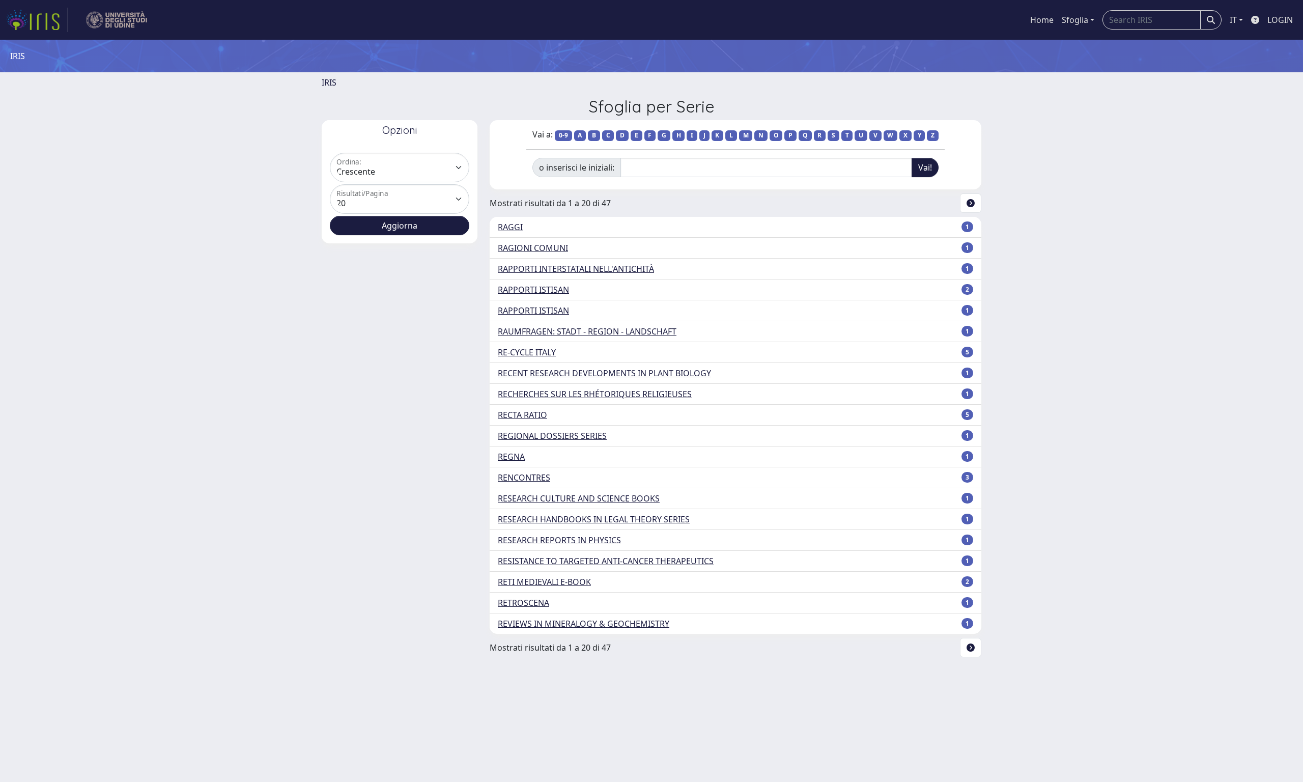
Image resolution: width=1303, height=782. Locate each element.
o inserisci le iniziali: (576, 167)
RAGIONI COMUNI (533, 248)
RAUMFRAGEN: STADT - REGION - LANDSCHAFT (587, 331)
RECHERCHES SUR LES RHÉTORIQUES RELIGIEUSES (595, 394)
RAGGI (510, 227)
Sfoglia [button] (1075, 19)
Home (1042, 19)
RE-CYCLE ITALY (527, 352)
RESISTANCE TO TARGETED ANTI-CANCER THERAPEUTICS (606, 561)
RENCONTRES (524, 477)
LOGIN (1280, 19)
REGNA (511, 456)
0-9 (563, 135)
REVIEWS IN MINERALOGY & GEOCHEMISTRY (583, 623)
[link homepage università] (116, 20)
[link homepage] (37, 20)
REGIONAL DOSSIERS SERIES (552, 435)
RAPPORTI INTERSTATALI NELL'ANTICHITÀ (576, 268)
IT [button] (1233, 19)
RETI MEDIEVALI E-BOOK (544, 582)
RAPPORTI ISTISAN (533, 289)
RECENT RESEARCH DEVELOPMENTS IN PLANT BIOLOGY (604, 373)
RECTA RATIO (522, 415)
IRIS (329, 82)
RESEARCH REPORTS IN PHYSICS (559, 540)
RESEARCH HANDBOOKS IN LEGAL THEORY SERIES (594, 519)
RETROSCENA (523, 602)
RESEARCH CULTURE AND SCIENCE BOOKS (579, 498)
